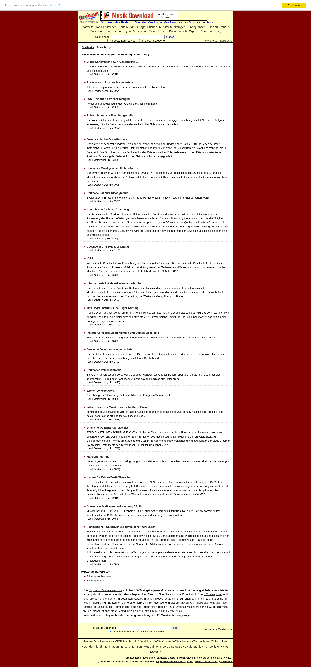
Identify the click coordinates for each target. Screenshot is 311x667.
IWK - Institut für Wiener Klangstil (109, 99)
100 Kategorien (213, 594)
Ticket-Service (158, 31)
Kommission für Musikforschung (108, 209)
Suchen (152, 27)
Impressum (226, 661)
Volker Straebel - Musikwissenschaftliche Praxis (117, 407)
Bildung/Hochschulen (99, 576)
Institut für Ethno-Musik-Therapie (108, 477)
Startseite (87, 27)
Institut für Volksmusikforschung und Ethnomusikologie (123, 332)
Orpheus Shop (198, 31)
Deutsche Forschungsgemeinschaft (109, 349)
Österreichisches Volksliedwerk (107, 139)
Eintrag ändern (197, 27)
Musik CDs (136, 641)
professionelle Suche (102, 598)
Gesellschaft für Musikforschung (108, 246)
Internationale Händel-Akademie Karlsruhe (114, 283)
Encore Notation (131, 646)
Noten (88, 641)
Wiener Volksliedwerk (100, 390)
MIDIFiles (121, 641)
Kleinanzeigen (122, 31)
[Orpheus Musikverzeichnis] (89, 19)
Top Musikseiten (106, 27)
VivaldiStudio (192, 646)
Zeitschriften (219, 641)
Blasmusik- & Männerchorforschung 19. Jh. (114, 506)
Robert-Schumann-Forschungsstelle (110, 115)
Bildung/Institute (96, 580)
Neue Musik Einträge (131, 27)
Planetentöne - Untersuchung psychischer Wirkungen (121, 526)
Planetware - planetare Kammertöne (110, 82)
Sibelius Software (171, 646)
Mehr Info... (57, 5)
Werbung (215, 31)
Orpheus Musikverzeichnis (105, 590)
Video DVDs (171, 641)
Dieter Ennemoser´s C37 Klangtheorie (111, 61)
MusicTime (151, 646)
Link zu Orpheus (219, 27)
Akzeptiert (294, 5)
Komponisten (211, 646)
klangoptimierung (98, 456)
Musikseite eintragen (172, 27)
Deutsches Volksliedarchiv (104, 370)
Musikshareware (100, 31)
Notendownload (91, 646)
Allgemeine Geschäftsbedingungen (174, 661)
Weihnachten (200, 641)
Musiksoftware (103, 641)
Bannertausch (178, 31)
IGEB (90, 258)
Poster (185, 641)
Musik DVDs (153, 641)
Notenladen (111, 646)
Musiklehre (140, 31)
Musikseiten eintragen (208, 602)
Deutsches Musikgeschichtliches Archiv (112, 168)
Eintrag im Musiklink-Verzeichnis (162, 610)
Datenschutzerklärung (206, 661)
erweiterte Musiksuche (218, 40)
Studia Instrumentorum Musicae (107, 427)
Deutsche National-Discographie (107, 193)
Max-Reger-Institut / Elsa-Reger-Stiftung (112, 308)
